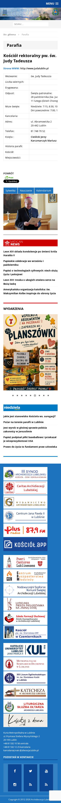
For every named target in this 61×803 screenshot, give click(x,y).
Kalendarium (43, 190)
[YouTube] (46, 771)
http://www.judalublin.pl (34, 68)
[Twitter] (30, 771)
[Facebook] (15, 771)
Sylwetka (10, 190)
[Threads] (46, 784)
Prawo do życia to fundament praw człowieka (30, 446)
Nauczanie (26, 190)
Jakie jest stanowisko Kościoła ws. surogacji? (29, 416)
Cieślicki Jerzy (38, 136)
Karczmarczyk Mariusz (44, 140)
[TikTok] (30, 784)
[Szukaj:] (30, 24)
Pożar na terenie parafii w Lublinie (23, 422)
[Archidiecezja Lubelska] (30, 14)
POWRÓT (8, 173)
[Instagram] (15, 784)
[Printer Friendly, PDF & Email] (9, 177)
